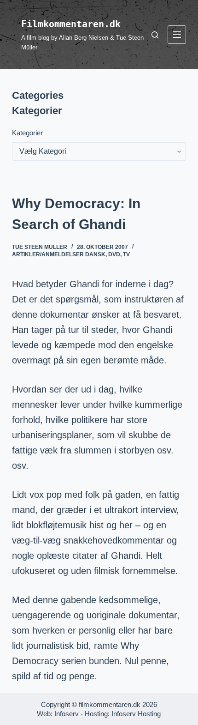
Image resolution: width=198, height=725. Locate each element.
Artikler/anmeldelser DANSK (58, 254)
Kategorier (27, 133)
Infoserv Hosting (136, 714)
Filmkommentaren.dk (71, 24)
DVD (114, 254)
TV (126, 254)
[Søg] (154, 34)
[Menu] (177, 34)
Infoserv (66, 714)
